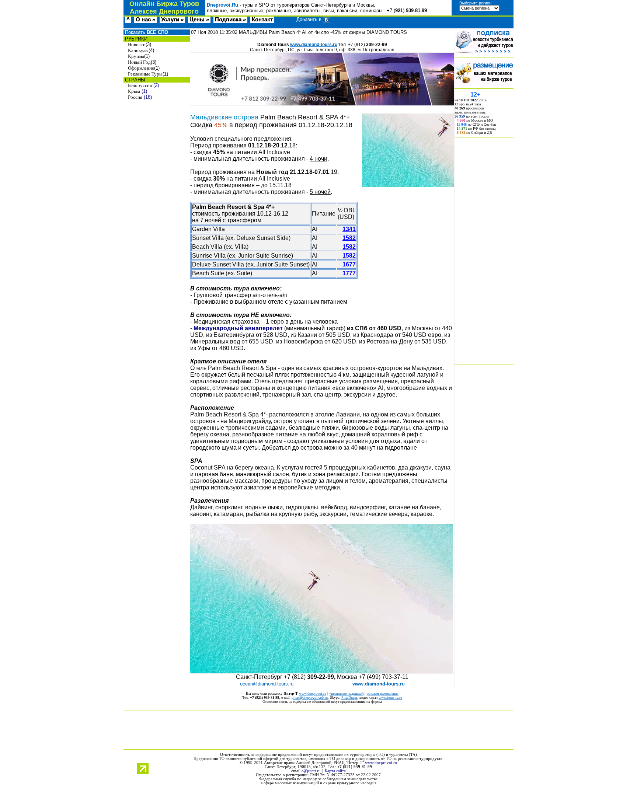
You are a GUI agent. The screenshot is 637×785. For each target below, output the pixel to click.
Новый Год (139, 62)
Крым (134, 91)
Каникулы (138, 50)
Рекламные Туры (145, 74)
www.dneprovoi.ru (312, 693)
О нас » (145, 19)
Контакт (262, 19)
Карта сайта (335, 771)
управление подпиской (346, 693)
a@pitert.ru (311, 771)
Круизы (136, 56)
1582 (349, 238)
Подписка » (230, 19)
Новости (137, 44)
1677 (349, 264)
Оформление (141, 68)
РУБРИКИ (135, 39)
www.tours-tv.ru (390, 697)
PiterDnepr (349, 697)
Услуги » (172, 19)
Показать (145, 32)
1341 (349, 229)
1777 (349, 273)
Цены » (199, 19)
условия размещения (382, 693)
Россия (135, 97)
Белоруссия (140, 85)
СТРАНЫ (134, 80)
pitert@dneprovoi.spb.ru (310, 697)
